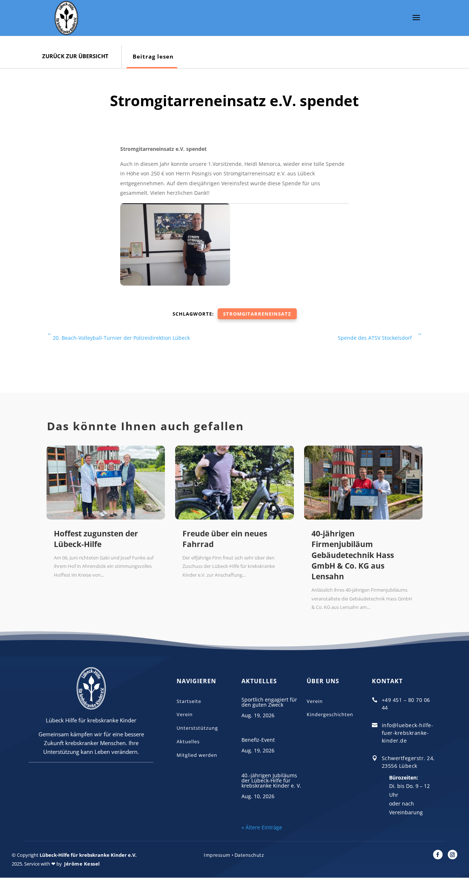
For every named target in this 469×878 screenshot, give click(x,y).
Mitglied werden (197, 755)
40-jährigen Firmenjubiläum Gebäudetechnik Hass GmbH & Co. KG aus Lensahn (352, 555)
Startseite (189, 701)
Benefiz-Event (258, 739)
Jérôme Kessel (82, 863)
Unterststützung (197, 728)
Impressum (217, 855)
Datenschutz (249, 855)
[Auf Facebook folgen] (438, 854)
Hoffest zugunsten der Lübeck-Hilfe (96, 538)
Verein (185, 714)
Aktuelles (188, 741)
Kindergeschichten (330, 714)
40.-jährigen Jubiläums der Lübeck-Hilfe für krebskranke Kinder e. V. (271, 780)
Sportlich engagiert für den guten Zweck (269, 702)
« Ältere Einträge (261, 827)
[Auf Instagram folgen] (452, 854)
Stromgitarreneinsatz (257, 313)
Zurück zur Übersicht (75, 56)
